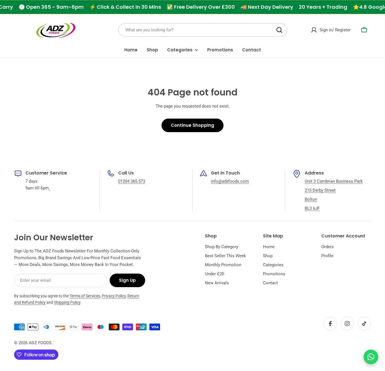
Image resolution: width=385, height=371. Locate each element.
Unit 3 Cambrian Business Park (334, 181)
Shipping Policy (67, 302)
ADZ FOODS (40, 342)
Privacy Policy (114, 296)
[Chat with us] (371, 357)
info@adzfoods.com (230, 181)
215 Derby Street (320, 190)
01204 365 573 (131, 181)
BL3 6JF (312, 208)
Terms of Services (85, 296)
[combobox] (202, 30)
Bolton (311, 199)
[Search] (279, 30)
